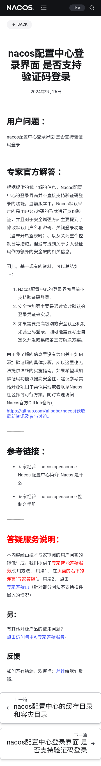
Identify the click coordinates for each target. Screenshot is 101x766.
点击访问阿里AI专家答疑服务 (36, 637)
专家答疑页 (18, 587)
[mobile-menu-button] (43, 8)
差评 (60, 671)
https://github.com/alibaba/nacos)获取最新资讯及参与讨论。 (46, 413)
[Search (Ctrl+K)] (89, 7)
